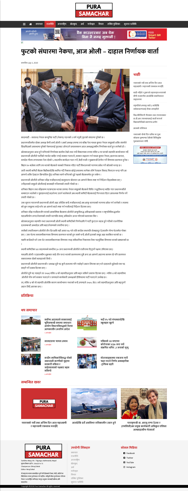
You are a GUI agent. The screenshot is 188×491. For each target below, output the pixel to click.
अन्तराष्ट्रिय (62, 24)
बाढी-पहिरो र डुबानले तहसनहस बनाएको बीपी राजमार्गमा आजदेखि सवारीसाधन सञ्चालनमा (149, 96)
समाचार (39, 24)
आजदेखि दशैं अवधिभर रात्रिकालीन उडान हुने (94, 423)
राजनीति (50, 24)
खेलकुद (73, 24)
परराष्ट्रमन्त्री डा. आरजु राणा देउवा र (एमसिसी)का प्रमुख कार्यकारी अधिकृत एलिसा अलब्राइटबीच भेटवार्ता (144, 426)
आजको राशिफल (140, 128)
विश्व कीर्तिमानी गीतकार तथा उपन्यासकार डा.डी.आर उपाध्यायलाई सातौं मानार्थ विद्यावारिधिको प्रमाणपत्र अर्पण (149, 118)
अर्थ (82, 24)
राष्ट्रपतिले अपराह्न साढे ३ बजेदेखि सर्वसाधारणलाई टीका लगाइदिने (146, 107)
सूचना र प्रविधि (130, 24)
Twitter (129, 458)
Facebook (130, 453)
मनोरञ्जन (91, 24)
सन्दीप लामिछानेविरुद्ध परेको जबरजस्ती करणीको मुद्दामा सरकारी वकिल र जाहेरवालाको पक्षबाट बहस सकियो (58, 364)
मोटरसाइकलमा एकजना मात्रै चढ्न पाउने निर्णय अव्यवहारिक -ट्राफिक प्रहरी (115, 361)
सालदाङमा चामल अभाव (56, 341)
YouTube (130, 462)
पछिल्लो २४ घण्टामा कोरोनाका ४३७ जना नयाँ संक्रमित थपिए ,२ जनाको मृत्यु (115, 344)
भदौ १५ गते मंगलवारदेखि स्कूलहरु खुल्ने (112, 321)
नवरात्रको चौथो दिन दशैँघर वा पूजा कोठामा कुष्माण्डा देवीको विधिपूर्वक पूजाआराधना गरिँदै (147, 138)
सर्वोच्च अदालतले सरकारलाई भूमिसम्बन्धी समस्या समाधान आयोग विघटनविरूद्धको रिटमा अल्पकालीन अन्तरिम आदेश (59, 324)
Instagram (130, 467)
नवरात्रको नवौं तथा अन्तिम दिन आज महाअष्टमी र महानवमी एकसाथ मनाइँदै (148, 84)
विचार (101, 24)
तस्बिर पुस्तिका (113, 24)
